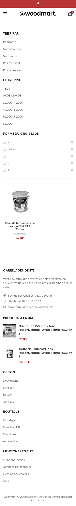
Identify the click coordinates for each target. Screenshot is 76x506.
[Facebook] (38, 3)
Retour (7, 394)
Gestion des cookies (16, 473)
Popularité (9, 41)
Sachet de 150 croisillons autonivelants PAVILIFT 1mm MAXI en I (45, 329)
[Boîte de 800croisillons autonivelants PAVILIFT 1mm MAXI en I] (9, 355)
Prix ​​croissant (11, 63)
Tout (6, 88)
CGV (6, 480)
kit (9, 163)
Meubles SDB (11, 427)
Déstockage (10, 380)
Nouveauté (10, 56)
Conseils (8, 401)
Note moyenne (12, 49)
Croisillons (20, 233)
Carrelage (9, 420)
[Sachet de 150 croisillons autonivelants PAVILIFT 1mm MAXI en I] (9, 332)
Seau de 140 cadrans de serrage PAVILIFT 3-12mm (20, 226)
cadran (11, 149)
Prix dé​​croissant (13, 70)
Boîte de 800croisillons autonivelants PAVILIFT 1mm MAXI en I (45, 352)
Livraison (8, 387)
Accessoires (11, 441)
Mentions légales (14, 459)
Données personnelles (17, 466)
